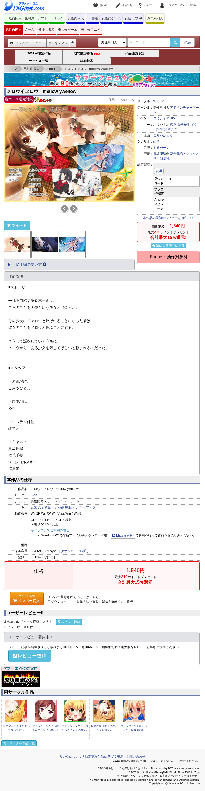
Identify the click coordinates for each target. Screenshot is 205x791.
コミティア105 (164, 118)
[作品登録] (119, 2)
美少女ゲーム (67, 29)
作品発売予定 (134, 53)
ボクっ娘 (58, 507)
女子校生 (183, 124)
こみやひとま (162, 135)
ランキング (56, 43)
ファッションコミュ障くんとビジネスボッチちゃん (75, 730)
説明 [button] (159, 171)
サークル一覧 (38, 61)
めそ (156, 141)
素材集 (29, 18)
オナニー (174, 129)
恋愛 (173, 124)
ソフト (42, 18)
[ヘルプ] (141, 2)
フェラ (186, 129)
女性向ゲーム (111, 18)
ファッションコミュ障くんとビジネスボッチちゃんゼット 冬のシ (45, 730)
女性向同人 (76, 18)
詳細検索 (86, 61)
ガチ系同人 (155, 18)
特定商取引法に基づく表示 (104, 756)
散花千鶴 (173, 154)
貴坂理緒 (159, 154)
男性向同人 (14, 29)
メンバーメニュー (29, 43)
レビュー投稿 (70, 622)
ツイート (19, 225)
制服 (163, 129)
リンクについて (71, 756)
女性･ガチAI (133, 18)
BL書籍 (93, 18)
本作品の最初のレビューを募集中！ (168, 218)
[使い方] (96, 2)
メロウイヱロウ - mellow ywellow (41, 91)
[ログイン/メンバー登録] (163, 2)
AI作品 (30, 29)
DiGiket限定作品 (39, 53)
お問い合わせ (135, 756)
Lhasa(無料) (125, 535)
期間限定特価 (87, 54)
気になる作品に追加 (170, 245)
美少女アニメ (90, 29)
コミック (56, 18)
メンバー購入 (29, 598)
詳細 (187, 42)
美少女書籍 (46, 29)
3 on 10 (158, 101)
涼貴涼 (165, 158)
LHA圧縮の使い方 (27, 264)
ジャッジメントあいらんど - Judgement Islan (133, 730)
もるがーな (161, 147)
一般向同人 (14, 18)
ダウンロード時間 (73, 551)
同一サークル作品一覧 (19, 743)
